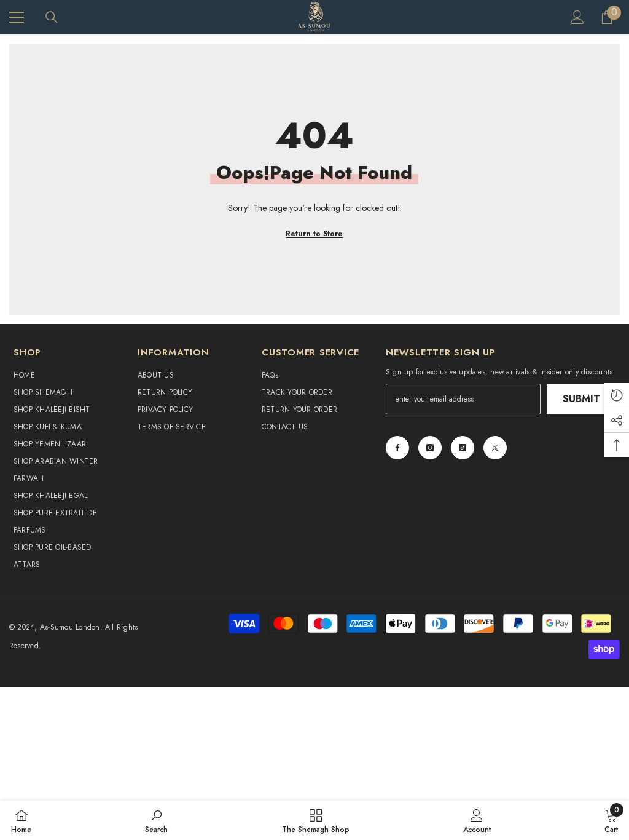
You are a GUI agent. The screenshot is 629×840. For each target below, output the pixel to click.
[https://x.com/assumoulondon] (495, 447)
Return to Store (314, 233)
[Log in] (577, 17)
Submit (581, 399)
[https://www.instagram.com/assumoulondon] (430, 447)
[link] (156, 820)
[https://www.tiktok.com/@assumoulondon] (462, 447)
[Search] (51, 17)
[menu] (16, 17)
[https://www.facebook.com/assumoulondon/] (397, 447)
